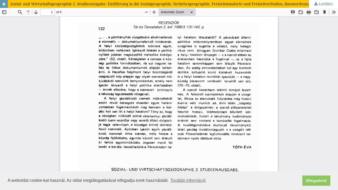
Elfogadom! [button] (316, 180)
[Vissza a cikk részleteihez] (4, 4)
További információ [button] (188, 180)
